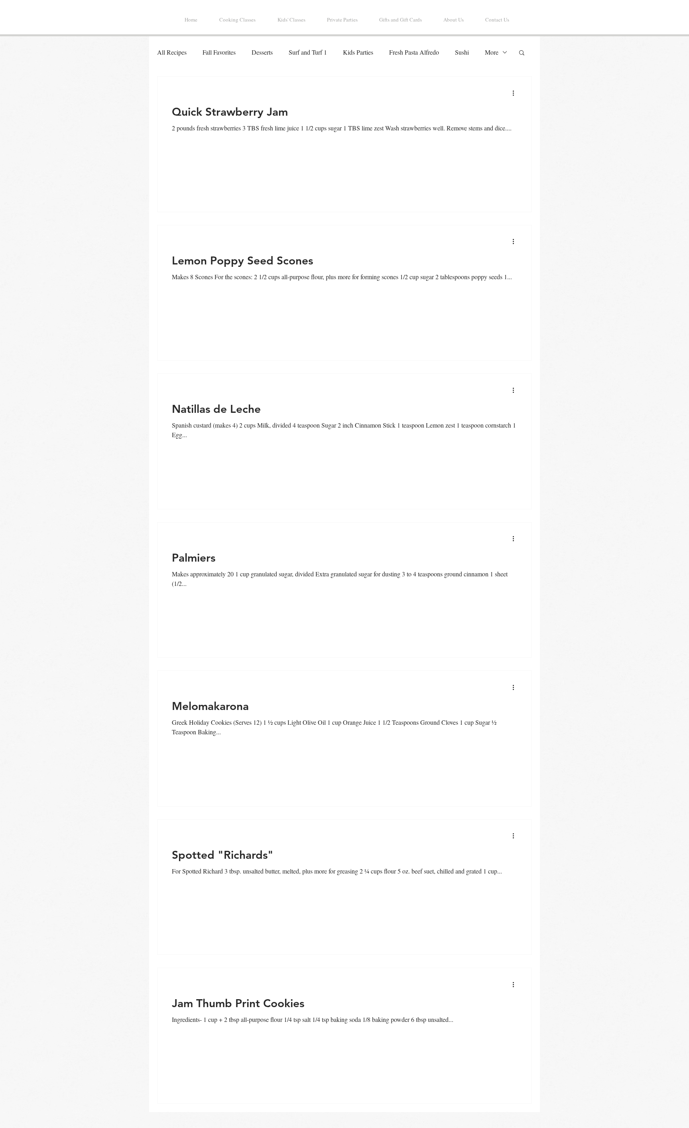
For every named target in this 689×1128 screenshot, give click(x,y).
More (491, 52)
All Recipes (172, 52)
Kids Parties (358, 52)
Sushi (462, 52)
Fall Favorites (219, 52)
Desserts (262, 52)
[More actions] (516, 93)
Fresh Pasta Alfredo (414, 52)
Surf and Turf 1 (308, 52)
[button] (522, 53)
